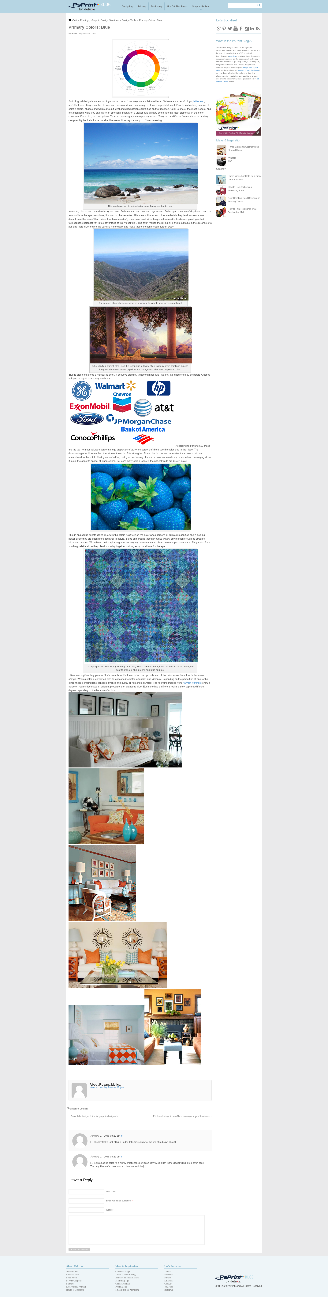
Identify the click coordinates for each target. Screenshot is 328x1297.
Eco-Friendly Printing (76, 1286)
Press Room (71, 1277)
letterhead (198, 101)
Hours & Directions (75, 1289)
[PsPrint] (235, 1282)
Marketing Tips (122, 1280)
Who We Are (72, 1271)
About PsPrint (74, 1266)
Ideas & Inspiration (126, 1266)
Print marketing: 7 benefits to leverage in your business (181, 1116)
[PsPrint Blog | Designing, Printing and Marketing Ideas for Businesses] (92, 6)
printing (232, 56)
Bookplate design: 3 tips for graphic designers (94, 1116)
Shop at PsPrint (201, 6)
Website (110, 1209)
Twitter (230, 28)
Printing (142, 6)
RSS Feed (257, 28)
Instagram (246, 28)
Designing (127, 6)
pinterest (224, 28)
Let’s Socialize (172, 1266)
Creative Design (122, 1271)
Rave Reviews (72, 1274)
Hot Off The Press (177, 6)
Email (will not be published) (119, 1200)
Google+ (168, 1283)
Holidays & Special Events (127, 1277)
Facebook (241, 28)
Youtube (235, 28)
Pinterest (168, 1277)
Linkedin (252, 28)
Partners (70, 1283)
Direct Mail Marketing (125, 1274)
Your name (111, 1191)
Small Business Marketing (127, 1289)
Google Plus (219, 28)
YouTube (168, 1286)
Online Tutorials (122, 1283)
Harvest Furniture (192, 682)
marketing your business (248, 70)
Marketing (156, 6)
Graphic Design (78, 1108)
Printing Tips (121, 1286)
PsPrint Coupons (74, 1280)
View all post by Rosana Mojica (107, 1087)
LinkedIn (168, 1280)
